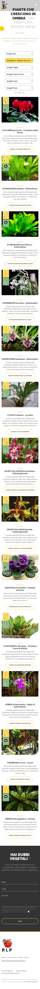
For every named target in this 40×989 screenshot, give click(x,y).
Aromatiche (20, 760)
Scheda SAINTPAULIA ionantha (20, 606)
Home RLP (6, 38)
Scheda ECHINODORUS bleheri (20, 205)
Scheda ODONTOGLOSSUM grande (20, 548)
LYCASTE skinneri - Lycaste (20, 415)
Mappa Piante (21, 971)
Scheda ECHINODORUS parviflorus (20, 263)
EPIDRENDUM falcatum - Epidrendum (20, 303)
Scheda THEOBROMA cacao (20, 779)
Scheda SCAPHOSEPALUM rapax (20, 665)
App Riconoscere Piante (11, 973)
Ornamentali (20, 127)
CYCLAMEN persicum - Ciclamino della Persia (20, 131)
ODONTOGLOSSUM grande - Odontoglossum (20, 530)
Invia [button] (20, 921)
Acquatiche (20, 185)
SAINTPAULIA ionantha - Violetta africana (20, 589)
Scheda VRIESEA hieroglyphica (20, 835)
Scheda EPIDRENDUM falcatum (20, 319)
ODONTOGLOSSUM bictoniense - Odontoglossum (20, 472)
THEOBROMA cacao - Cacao (20, 763)
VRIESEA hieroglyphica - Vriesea (20, 819)
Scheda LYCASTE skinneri (20, 431)
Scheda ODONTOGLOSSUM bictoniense (20, 490)
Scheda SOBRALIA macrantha (20, 723)
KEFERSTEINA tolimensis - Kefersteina (20, 359)
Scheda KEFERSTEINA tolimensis (20, 375)
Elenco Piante (16, 38)
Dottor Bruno (7, 971)
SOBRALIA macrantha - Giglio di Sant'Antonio (20, 705)
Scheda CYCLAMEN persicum (20, 149)
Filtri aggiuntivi (19, 92)
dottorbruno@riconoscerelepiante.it (13, 961)
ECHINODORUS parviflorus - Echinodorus (20, 246)
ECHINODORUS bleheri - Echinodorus (20, 189)
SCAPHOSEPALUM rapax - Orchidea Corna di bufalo (20, 647)
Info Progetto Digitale (30, 981)
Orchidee (20, 300)
